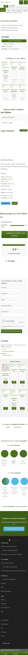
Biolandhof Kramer (22, 90)
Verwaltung (3, 603)
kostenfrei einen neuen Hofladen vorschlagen (11, 554)
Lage (8, 10)
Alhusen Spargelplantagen (22, 68)
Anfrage (25, 10)
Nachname (4, 293)
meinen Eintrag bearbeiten (7, 563)
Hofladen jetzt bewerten (15, 234)
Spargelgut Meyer (14, 68)
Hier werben (4, 632)
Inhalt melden (17, 427)
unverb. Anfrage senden (15, 41)
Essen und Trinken (8, 117)
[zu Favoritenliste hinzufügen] (2, 13)
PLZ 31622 (10, 179)
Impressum (3, 583)
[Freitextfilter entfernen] (21, 2)
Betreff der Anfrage (6, 305)
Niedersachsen (11, 183)
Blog (2, 611)
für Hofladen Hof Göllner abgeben (4, 463)
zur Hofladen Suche (1, 6)
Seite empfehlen (5, 620)
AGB (2, 587)
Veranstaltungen (5, 624)
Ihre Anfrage (4, 311)
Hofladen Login (6, 643)
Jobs (2, 628)
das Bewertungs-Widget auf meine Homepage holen (13, 570)
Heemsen (6, 181)
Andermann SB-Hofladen (14, 90)
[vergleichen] (2, 17)
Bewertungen (19, 10)
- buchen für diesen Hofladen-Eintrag (24, 491)
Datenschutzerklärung (8, 326)
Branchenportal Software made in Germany (9, 651)
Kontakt (14, 203)
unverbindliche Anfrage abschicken (11, 331)
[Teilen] (22, 653)
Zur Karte (4, 349)
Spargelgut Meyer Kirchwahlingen (5, 72)
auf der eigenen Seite (14, 490)
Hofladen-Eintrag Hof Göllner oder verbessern (5, 492)
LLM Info (3, 636)
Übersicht (3, 10)
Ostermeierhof (14, 370)
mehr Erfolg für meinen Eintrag (9, 567)
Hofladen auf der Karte (8, 43)
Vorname (3, 287)
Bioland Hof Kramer (6, 90)
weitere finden (13, 462)
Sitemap (3, 599)
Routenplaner (24, 130)
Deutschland (7, 186)
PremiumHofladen (24, 60)
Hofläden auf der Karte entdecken (9, 546)
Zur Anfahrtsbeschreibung (8, 351)
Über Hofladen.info (5, 607)
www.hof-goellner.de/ (14, 48)
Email (2, 299)
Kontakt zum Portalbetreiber (9, 579)
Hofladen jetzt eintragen (14, 529)
